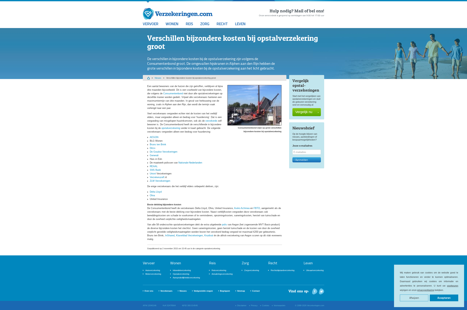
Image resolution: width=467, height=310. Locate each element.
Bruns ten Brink (158, 144)
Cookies (265, 305)
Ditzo (152, 148)
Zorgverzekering (251, 270)
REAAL (154, 166)
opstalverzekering (170, 128)
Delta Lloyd (156, 191)
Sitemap (241, 291)
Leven (240, 24)
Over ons (148, 291)
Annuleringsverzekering (222, 274)
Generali (154, 155)
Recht (222, 24)
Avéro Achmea (242, 208)
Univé (153, 173)
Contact (256, 291)
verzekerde (211, 120)
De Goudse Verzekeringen (163, 151)
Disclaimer (241, 305)
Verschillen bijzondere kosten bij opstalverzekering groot (191, 78)
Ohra (152, 195)
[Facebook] (314, 291)
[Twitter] (321, 291)
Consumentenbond (173, 93)
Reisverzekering (219, 270)
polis (224, 224)
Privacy (254, 305)
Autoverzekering (152, 270)
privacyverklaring (425, 290)
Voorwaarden (279, 305)
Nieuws (158, 78)
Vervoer (150, 24)
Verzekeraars (166, 291)
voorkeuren (452, 286)
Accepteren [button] (444, 298)
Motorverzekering (153, 274)
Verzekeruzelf (157, 177)
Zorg (204, 24)
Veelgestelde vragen (203, 291)
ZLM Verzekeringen (160, 180)
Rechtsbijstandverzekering (282, 270)
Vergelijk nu (303, 112)
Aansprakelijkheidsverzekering (186, 278)
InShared (170, 235)
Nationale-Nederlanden (190, 162)
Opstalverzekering (181, 274)
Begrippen (225, 291)
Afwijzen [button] (414, 298)
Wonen (172, 24)
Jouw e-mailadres (302, 145)
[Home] (148, 78)
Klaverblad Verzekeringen (189, 235)
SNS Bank (155, 170)
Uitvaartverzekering (315, 270)
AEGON (154, 137)
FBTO (257, 208)
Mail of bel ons (308, 10)
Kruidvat (208, 235)
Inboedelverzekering (182, 270)
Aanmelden (301, 160)
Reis (189, 24)
